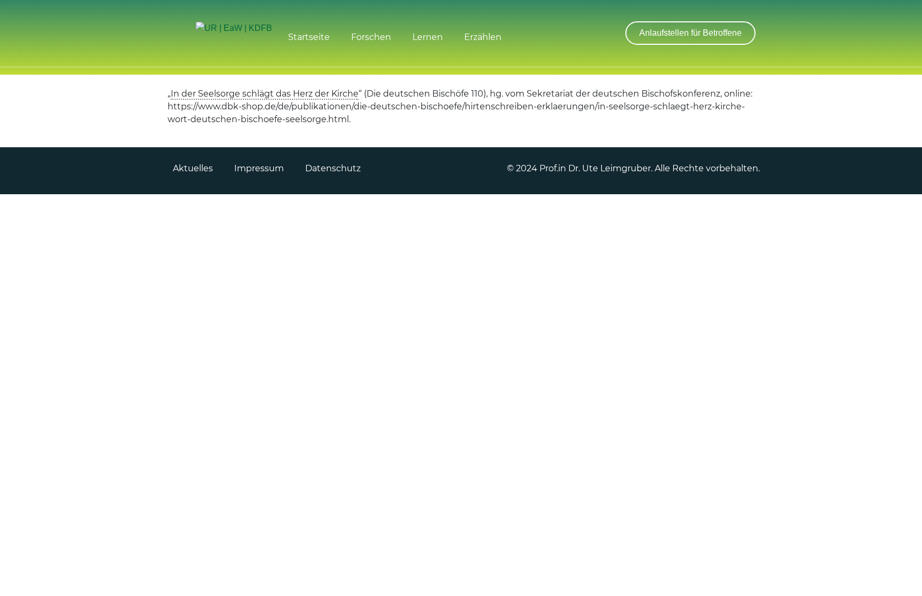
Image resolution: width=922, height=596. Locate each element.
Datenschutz (333, 168)
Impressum (259, 168)
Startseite (309, 37)
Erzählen (483, 37)
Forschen (371, 37)
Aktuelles (193, 168)
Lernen (427, 37)
